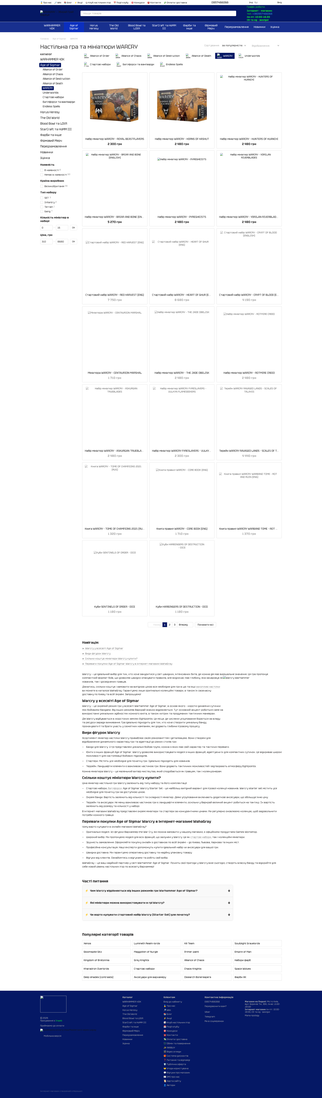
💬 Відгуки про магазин (177, 1072)
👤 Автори (169, 1085)
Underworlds (51, 92)
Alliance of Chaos (194, 960)
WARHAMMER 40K (52, 27)
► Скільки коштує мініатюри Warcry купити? (110, 658)
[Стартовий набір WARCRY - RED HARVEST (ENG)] (115, 261)
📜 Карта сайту (172, 1081)
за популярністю (232, 45)
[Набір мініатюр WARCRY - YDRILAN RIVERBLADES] (249, 183)
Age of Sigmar (73, 27)
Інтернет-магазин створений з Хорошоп (61, 1091)
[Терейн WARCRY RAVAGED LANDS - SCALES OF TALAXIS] (249, 417)
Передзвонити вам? (215, 1006)
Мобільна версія (52, 1036)
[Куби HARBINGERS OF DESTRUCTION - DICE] (182, 573)
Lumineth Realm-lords (147, 943)
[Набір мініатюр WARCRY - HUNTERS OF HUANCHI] (249, 105)
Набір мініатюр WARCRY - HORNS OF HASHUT (182, 139)
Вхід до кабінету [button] (173, 1001)
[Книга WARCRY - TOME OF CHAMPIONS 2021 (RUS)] (115, 495)
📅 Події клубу (121, 2)
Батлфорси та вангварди (59, 102)
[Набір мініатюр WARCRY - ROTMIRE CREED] (249, 339)
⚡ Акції (78, 2)
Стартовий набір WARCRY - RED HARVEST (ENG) (115, 295)
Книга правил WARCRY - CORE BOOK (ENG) (181, 528)
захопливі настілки (208, 686)
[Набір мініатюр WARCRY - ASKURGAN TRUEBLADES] (115, 417)
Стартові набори (144, 968)
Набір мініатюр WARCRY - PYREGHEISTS (182, 217)
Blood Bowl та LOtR (136, 27)
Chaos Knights (192, 968)
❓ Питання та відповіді (177, 1060)
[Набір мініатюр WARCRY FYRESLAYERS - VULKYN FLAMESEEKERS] (182, 417)
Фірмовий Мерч (211, 27)
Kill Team (189, 943)
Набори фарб (243, 960)
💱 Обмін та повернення (177, 1043)
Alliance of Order (53, 69)
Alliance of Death (53, 83)
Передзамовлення (237, 27)
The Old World (114, 27)
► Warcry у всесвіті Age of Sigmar (102, 648)
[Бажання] (262, 2)
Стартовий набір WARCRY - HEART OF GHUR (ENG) (182, 295)
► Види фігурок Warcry (96, 653)
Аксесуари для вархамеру (150, 977)
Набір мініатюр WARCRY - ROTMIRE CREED (249, 373)
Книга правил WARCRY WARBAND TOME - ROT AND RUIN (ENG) (256, 528)
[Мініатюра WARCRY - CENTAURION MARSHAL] (115, 339)
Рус (256, 3)
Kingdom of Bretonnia (96, 960)
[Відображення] (276, 45)
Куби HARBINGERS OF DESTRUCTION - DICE (182, 606)
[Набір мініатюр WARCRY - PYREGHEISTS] (182, 183)
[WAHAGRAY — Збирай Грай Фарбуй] (53, 1004)
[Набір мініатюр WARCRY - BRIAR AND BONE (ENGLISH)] (115, 183)
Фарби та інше (189, 27)
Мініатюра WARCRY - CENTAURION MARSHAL (115, 373)
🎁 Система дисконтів (176, 1055)
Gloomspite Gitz (93, 951)
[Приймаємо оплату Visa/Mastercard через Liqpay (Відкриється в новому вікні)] (68, 1030)
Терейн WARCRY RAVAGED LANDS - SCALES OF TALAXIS (252, 451)
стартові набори (201, 837)
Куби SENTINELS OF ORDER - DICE (114, 606)
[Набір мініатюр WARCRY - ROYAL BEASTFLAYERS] (115, 105)
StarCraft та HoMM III (164, 27)
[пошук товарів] (233, 13)
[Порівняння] (268, 2)
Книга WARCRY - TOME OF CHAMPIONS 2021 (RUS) (115, 528)
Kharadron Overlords (96, 968)
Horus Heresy (94, 27)
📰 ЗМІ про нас (172, 1076)
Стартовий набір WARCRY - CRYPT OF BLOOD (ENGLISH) (253, 295)
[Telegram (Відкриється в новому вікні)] (236, 2)
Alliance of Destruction (56, 79)
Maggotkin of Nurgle (146, 951)
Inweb (59, 1020)
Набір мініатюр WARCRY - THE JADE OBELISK (182, 373)
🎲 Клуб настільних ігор (98, 2)
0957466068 (219, 2)
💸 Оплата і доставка (175, 2)
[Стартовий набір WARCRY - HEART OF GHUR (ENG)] (182, 261)
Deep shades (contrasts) (98, 977)
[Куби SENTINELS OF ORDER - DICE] (115, 573)
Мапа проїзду (252, 1015)
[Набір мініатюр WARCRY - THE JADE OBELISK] (182, 339)
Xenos (87, 943)
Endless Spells (51, 106)
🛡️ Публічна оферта (175, 1064)
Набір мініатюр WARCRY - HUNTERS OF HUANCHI (249, 139)
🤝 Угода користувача (176, 1068)
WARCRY (48, 88)
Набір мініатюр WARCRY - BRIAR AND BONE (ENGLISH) (117, 217)
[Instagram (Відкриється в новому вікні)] (240, 2)
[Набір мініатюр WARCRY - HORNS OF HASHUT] (182, 105)
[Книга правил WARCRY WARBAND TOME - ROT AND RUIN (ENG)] (249, 495)
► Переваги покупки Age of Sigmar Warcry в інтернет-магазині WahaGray (127, 663)
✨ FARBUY (169, 1047)
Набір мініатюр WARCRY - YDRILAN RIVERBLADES (249, 217)
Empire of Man (243, 951)
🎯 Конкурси (138, 2)
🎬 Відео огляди (172, 1051)
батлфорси (115, 788)
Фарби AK (240, 977)
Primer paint (191, 951)
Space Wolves (243, 968)
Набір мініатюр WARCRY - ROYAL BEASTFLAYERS (114, 139)
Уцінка (274, 27)
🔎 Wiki (57, 2)
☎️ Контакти (154, 2)
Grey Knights (141, 960)
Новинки (259, 27)
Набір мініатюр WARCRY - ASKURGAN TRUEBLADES (115, 451)
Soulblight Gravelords (247, 943)
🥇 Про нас (46, 2)
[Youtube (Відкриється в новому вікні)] (244, 2)
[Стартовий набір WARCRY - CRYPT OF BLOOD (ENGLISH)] (249, 261)
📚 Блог (68, 2)
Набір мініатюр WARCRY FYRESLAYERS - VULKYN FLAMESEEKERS (191, 451)
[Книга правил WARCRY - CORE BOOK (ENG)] (182, 495)
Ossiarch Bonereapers (197, 977)
